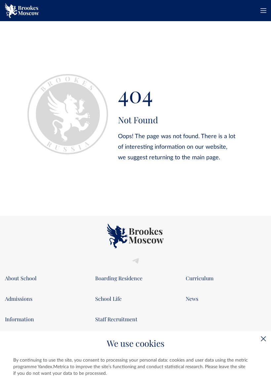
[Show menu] (263, 10)
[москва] (22, 10)
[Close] (263, 338)
